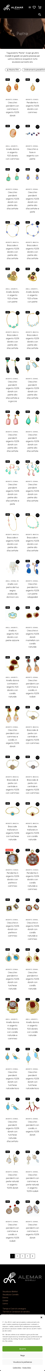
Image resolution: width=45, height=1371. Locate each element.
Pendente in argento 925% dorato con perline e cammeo (12, 879)
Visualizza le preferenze (22, 1362)
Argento (9, 99)
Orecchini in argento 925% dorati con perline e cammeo (12, 929)
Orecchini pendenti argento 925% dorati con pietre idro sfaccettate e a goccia (12, 391)
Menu (30, 7)
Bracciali (16, 242)
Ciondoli (36, 99)
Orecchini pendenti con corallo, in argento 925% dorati (32, 1128)
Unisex (5, 1300)
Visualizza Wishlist (10, 1291)
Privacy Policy (26, 1367)
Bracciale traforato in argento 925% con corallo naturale (32, 833)
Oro (18, 581)
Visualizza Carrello (10, 1294)
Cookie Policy (17, 1367)
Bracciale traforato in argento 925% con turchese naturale (12, 833)
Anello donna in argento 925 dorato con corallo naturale (32, 1029)
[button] (41, 1317)
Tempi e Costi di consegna (14, 1308)
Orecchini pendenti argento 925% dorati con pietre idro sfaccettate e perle (32, 202)
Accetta (22, 1349)
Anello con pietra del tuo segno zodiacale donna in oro (12, 590)
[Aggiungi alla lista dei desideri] (18, 80)
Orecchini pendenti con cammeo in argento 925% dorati (12, 109)
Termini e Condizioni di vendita (16, 1311)
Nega (22, 1355)
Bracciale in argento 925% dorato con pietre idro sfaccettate (12, 252)
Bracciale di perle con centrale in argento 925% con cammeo (32, 736)
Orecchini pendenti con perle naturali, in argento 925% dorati (12, 1181)
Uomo (5, 1303)
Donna (15, 99)
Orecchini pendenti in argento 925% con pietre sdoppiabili (32, 590)
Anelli (8, 146)
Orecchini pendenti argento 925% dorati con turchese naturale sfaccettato (12, 1131)
